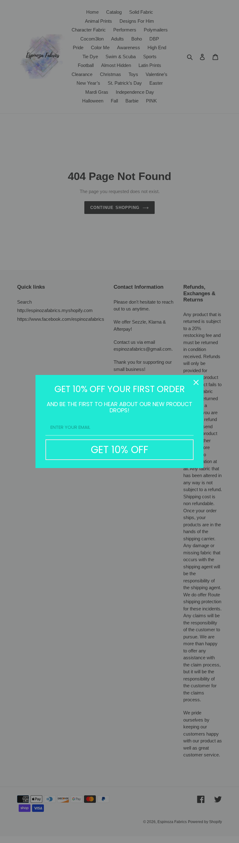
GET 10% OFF (119, 450)
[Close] (196, 382)
